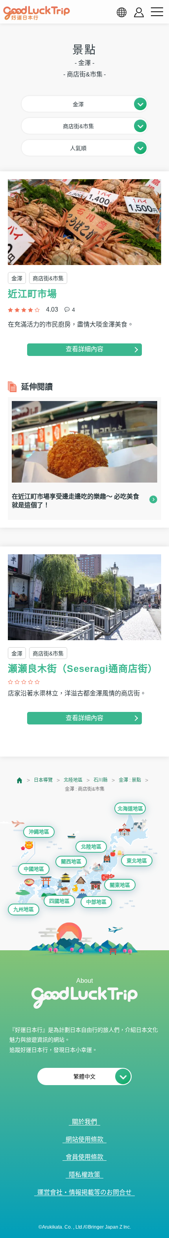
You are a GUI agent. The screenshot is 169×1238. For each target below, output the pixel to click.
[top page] (20, 780)
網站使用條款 (84, 1139)
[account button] (139, 12)
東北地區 (137, 861)
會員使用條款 (84, 1157)
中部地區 (96, 902)
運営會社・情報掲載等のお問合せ (84, 1192)
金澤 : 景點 (130, 780)
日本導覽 (43, 780)
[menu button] (157, 12)
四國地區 (59, 901)
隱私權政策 (84, 1174)
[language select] (121, 12)
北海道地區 (130, 808)
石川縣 (101, 780)
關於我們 (84, 1121)
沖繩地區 (39, 832)
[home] (36, 13)
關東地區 (120, 885)
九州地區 (23, 909)
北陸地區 (73, 780)
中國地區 (34, 869)
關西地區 (71, 861)
